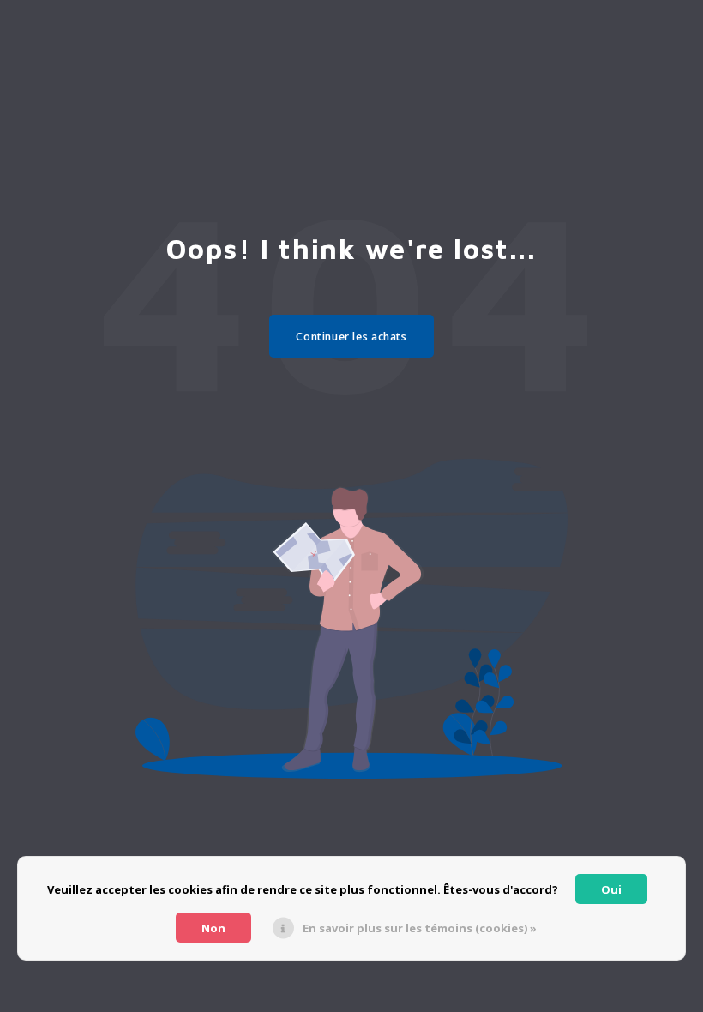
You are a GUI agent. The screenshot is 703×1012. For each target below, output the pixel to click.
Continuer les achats (351, 336)
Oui (611, 889)
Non (213, 928)
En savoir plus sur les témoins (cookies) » (420, 928)
